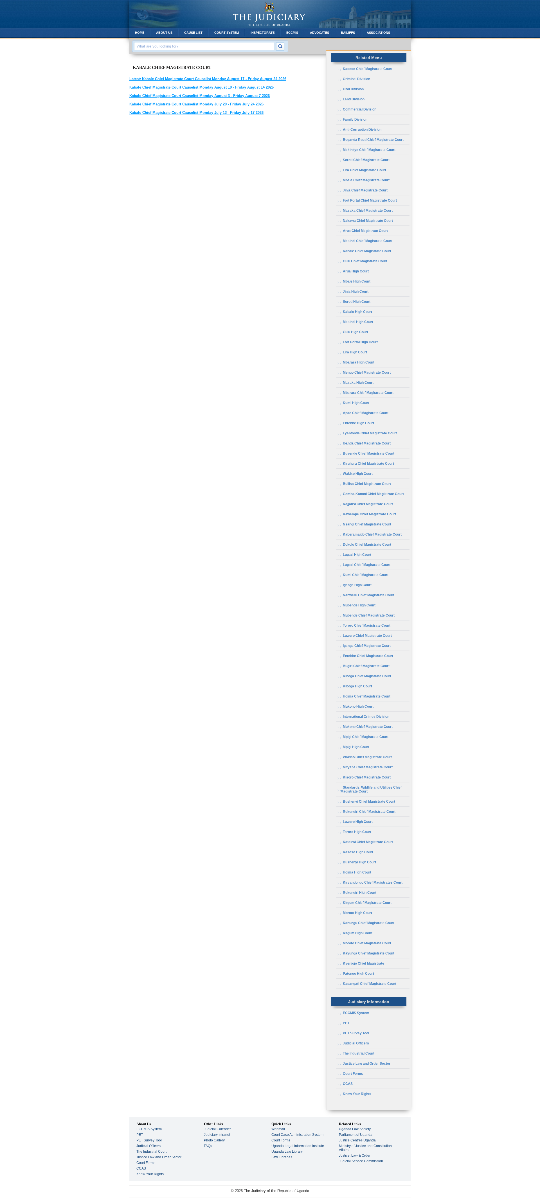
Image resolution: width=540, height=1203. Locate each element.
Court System (226, 32)
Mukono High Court (358, 706)
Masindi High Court (358, 322)
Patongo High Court (358, 974)
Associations (378, 32)
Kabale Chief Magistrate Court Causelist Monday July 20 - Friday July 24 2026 (196, 104)
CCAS (348, 1084)
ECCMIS (292, 32)
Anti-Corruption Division (362, 130)
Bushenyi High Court (359, 862)
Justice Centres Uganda (357, 1140)
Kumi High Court (356, 403)
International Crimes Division (366, 717)
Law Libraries (281, 1157)
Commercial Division (359, 109)
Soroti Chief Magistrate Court (366, 160)
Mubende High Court (359, 605)
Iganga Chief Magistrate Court (367, 646)
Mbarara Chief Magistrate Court (368, 393)
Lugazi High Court (357, 555)
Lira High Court (355, 352)
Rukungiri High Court (359, 893)
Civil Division (353, 89)
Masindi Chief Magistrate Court (367, 241)
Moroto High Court (357, 913)
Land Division (353, 99)
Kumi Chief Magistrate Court (365, 575)
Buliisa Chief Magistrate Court (367, 484)
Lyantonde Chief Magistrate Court (370, 433)
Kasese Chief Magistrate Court (367, 69)
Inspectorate (262, 32)
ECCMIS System (356, 1013)
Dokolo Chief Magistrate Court (367, 545)
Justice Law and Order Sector (366, 1064)
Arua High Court (356, 271)
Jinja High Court (355, 292)
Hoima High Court (357, 872)
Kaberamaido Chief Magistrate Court (372, 534)
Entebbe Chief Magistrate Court (368, 656)
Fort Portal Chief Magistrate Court (370, 200)
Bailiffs (348, 32)
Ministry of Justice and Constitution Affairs (365, 1148)
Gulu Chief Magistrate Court (365, 261)
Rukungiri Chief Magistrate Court (369, 812)
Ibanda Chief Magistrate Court (367, 443)
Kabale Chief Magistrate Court (367, 251)
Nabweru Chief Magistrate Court (368, 595)
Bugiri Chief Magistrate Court (366, 666)
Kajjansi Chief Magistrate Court (368, 504)
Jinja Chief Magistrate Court (365, 190)
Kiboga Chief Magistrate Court (367, 676)
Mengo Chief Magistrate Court (367, 372)
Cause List (193, 32)
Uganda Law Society (355, 1129)
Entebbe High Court (358, 423)
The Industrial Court (358, 1053)
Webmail (278, 1129)
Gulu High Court (355, 332)
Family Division (355, 119)
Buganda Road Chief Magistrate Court (373, 140)
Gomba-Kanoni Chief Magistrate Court (373, 494)
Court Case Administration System (297, 1135)
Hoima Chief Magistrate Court (366, 696)
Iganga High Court (357, 585)
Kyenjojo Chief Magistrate (363, 963)
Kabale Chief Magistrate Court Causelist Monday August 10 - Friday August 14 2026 (201, 87)
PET (346, 1023)
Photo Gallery (214, 1140)
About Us (164, 32)
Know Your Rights (357, 1094)
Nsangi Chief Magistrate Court (367, 524)
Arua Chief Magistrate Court (365, 231)
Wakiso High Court (358, 474)
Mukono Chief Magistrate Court (368, 727)
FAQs (208, 1146)
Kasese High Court (358, 852)
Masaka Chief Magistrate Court (368, 211)
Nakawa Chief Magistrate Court (368, 221)
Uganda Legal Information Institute (297, 1146)
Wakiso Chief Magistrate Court (367, 757)
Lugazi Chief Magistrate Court (366, 565)
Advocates (319, 32)
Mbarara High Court (358, 362)
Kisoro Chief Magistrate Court (367, 777)
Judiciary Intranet (217, 1135)
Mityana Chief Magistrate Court (368, 767)
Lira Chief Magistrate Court (364, 170)
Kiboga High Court (357, 686)
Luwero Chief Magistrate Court (367, 636)
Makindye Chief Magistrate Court (369, 150)
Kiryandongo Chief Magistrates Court (372, 882)
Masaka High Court (358, 383)
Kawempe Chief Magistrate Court (369, 514)
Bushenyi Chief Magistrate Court (369, 801)
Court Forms (353, 1074)
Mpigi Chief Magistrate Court (365, 737)
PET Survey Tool (356, 1033)
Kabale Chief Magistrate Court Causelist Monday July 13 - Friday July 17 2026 (196, 112)
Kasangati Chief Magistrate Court (369, 984)
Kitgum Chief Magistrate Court (367, 903)
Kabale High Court (357, 312)
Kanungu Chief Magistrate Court (368, 923)
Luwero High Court (358, 822)
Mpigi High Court (356, 747)
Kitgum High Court (357, 933)
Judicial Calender (217, 1129)
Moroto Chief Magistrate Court (367, 943)
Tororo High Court (357, 832)
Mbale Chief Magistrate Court (366, 180)
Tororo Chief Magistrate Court (366, 626)
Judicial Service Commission (361, 1161)
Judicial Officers (356, 1043)
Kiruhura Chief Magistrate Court (368, 464)
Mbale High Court (356, 281)
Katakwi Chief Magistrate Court (368, 842)
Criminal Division (356, 79)
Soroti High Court (356, 302)
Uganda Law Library (287, 1152)
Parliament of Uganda (355, 1135)
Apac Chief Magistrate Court (365, 413)
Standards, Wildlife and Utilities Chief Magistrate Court (371, 789)
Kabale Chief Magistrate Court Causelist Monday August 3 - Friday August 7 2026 (199, 96)
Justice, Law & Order (354, 1155)
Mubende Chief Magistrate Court (369, 615)
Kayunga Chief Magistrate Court (368, 953)
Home (139, 32)
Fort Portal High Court (360, 342)
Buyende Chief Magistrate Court (368, 453)
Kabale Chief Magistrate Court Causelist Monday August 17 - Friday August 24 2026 (207, 79)
